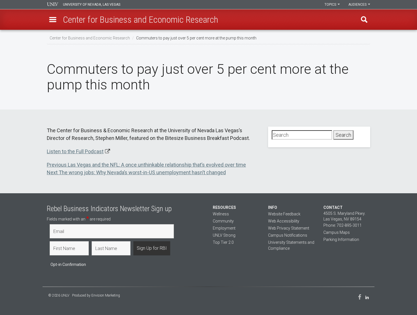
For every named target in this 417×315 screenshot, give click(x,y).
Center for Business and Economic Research (90, 38)
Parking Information (341, 239)
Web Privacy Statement (288, 228)
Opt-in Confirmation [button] (68, 264)
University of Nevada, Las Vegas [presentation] (91, 5)
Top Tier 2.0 (223, 242)
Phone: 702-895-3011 (342, 225)
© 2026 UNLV (58, 295)
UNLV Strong (224, 235)
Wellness (221, 214)
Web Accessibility (283, 221)
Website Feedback (284, 214)
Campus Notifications (287, 235)
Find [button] (364, 19)
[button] (53, 19)
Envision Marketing (105, 295)
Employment (224, 228)
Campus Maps (336, 232)
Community (223, 221)
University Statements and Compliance (291, 245)
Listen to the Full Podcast (75, 151)
